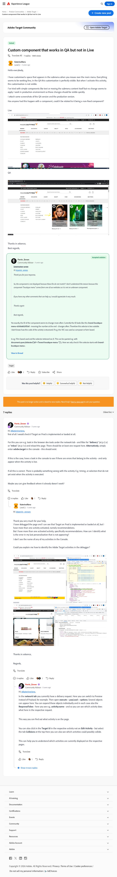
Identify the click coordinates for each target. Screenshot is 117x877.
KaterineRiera (20, 62)
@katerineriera (17, 430)
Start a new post (77, 402)
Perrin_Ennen (23, 259)
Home (4, 12)
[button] (101, 13)
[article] (57, 461)
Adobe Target (31, 12)
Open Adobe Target (98, 27)
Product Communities (16, 12)
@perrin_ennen (22, 270)
